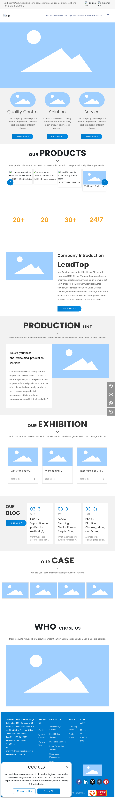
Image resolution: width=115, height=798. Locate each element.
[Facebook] (78, 782)
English (92, 3)
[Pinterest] (106, 782)
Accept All (48, 791)
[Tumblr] (99, 782)
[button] (10, 182)
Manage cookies (24, 791)
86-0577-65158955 (14, 6)
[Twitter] (92, 782)
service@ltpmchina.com (47, 3)
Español (106, 3)
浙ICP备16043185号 (77, 793)
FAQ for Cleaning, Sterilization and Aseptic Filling (67, 525)
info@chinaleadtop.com (23, 3)
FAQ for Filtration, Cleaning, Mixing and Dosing (95, 525)
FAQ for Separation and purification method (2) (39, 525)
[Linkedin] (85, 782)
